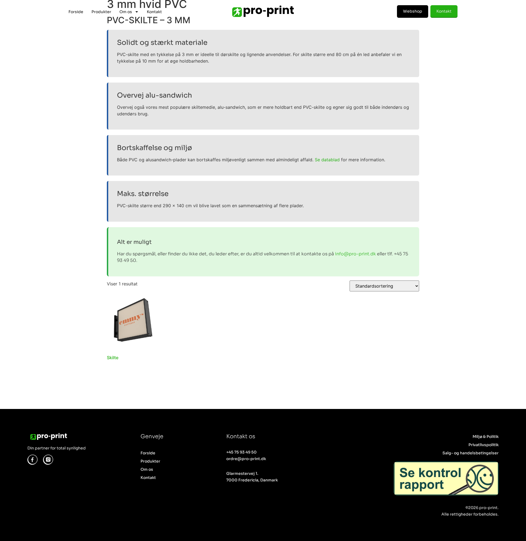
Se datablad (327, 159)
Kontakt (154, 11)
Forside (75, 11)
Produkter (101, 11)
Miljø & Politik (486, 436)
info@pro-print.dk (355, 254)
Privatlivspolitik (483, 444)
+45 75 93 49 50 (241, 452)
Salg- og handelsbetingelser (470, 453)
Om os (125, 11)
